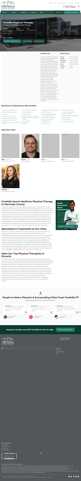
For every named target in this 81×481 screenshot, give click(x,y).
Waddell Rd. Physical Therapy (40, 472)
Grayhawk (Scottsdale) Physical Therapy (32, 468)
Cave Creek (70, 465)
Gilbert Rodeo (52, 467)
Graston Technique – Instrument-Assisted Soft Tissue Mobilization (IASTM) (31, 118)
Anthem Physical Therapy (18, 465)
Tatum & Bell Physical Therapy (18, 472)
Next (79, 312)
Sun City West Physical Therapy (72, 471)
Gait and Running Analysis (29, 110)
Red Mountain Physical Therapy (20, 471)
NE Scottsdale (69, 468)
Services (5, 12)
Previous (1, 312)
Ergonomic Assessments (9, 120)
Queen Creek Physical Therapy (7, 471)
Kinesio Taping (26, 121)
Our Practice (58, 350)
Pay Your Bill (59, 12)
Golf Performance (27, 114)
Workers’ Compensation (68, 121)
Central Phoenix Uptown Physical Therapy (9, 467)
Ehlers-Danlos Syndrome (9, 116)
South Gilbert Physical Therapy (46, 471)
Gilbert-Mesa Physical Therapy (62, 467)
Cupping (5, 114)
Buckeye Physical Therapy (62, 465)
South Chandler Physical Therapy (33, 471)
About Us (33, 12)
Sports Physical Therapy (68, 110)
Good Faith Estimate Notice (13, 477)
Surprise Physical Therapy (6, 472)
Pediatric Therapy (46, 112)
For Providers (70, 2)
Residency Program (60, 351)
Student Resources (62, 2)
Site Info (45, 477)
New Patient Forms (6, 446)
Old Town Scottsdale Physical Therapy (37, 469)
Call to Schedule (27, 41)
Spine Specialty (46, 123)
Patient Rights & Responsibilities (26, 477)
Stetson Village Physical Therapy (59, 471)
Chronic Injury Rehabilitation (10, 112)
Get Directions (6, 33)
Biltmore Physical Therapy (52, 465)
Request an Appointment (71, 12)
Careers (50, 2)
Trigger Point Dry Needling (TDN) (70, 115)
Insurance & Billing (6, 450)
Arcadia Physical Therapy (29, 465)
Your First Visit (5, 448)
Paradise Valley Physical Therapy (51, 469)
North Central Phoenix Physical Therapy (9, 469)
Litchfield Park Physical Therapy (47, 468)
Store (57, 353)
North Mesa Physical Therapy (23, 469)
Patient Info (23, 12)
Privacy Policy (4, 477)
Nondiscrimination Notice (38, 477)
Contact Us (77, 2)
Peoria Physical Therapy (62, 469)
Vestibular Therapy (66, 119)
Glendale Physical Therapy (6, 468)
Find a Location (5, 444)
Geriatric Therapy (27, 112)
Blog (41, 12)
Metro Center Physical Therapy (60, 468)
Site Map (49, 477)
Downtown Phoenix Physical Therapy (42, 467)
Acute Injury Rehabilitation (9, 110)
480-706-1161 (67, 338)
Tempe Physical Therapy (29, 472)
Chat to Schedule (38, 41)
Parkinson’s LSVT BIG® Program (50, 110)
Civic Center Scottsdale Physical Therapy (26, 467)
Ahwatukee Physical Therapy (7, 465)
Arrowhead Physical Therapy (40, 465)
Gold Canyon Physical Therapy (18, 468)
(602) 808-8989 (20, 30)
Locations (13, 12)
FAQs (55, 2)
